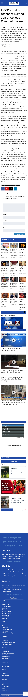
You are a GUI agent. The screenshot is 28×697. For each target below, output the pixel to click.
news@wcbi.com (17, 561)
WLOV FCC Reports (6, 613)
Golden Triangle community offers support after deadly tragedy (12, 371)
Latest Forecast (5, 651)
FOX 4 (3, 684)
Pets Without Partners (7, 644)
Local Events (5, 640)
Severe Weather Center (7, 655)
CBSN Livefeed (5, 686)
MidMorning (5, 631)
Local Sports (10, 185)
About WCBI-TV (5, 604)
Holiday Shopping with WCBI (8, 642)
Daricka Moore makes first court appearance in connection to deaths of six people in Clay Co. (13, 402)
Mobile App (9, 594)
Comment (6, 202)
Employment (5, 610)
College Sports (5, 675)
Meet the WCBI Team (7, 617)
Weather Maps (5, 658)
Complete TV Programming (13, 445)
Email (5, 221)
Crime (3, 625)
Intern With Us (5, 615)
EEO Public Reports (13, 598)
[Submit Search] (26, 3)
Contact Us (4, 608)
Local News (5, 627)
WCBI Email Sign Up (17, 594)
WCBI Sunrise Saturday (7, 633)
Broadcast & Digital (6, 606)
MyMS (3, 688)
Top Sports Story (16, 185)
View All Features (6, 666)
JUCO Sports (4, 185)
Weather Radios (6, 656)
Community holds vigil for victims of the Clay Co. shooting (13, 349)
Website (5, 227)
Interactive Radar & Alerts (8, 653)
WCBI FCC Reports (6, 611)
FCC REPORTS (18, 597)
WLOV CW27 (5, 683)
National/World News (7, 629)
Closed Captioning (10, 597)
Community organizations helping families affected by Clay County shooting (12, 379)
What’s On (4, 690)
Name (5, 214)
